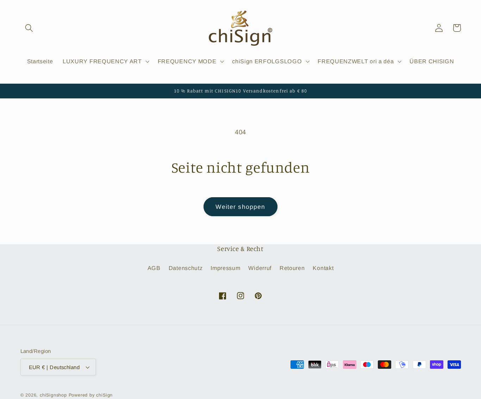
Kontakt (323, 268)
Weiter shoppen (240, 206)
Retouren (292, 268)
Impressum (225, 268)
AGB (154, 268)
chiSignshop (53, 395)
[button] (29, 28)
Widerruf (259, 268)
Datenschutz (186, 268)
